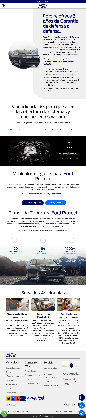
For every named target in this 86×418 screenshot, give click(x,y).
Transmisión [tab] (24, 130)
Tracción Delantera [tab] (41, 130)
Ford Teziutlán (44, 1)
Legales (58, 411)
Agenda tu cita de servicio (51, 369)
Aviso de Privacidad (72, 411)
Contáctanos (11, 405)
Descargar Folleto (55, 203)
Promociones (30, 371)
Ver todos (10, 389)
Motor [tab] (13, 130)
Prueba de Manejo (32, 375)
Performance (11, 384)
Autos (8, 372)
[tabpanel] (43, 151)
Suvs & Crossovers (14, 368)
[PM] (82, 413)
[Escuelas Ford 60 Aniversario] (25, 398)
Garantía (47, 381)
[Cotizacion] (82, 405)
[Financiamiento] (82, 397)
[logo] (42, 6)
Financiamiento (31, 383)
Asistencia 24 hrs (51, 385)
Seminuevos (11, 393)
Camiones (10, 380)
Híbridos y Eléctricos (14, 376)
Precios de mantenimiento (50, 376)
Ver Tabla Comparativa (32, 203)
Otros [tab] (73, 130)
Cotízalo (28, 379)
